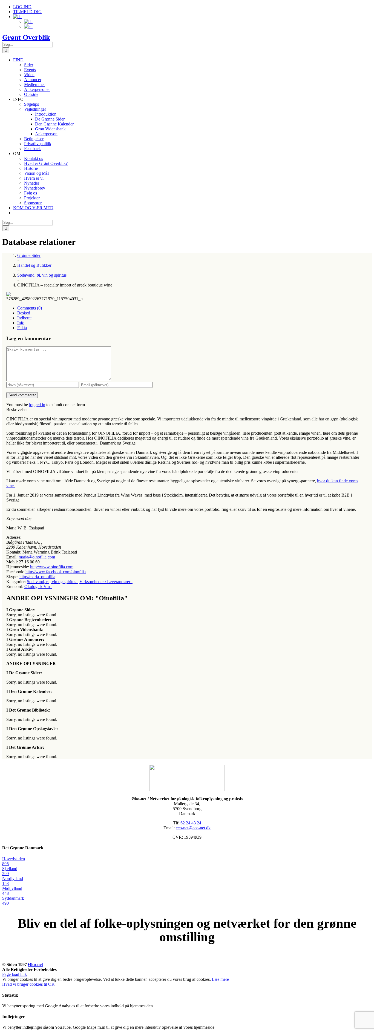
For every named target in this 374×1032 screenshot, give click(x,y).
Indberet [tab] (24, 318)
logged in (37, 404)
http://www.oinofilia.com (51, 566)
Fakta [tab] (22, 327)
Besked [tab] (23, 313)
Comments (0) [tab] (29, 308)
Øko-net (35, 964)
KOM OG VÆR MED (187, 958)
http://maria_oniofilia (37, 576)
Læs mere (220, 979)
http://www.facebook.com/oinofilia (55, 571)
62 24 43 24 (190, 823)
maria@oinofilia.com (37, 557)
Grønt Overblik (26, 37)
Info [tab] (20, 322)
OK (51, 984)
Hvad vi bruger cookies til (25, 984)
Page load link (14, 974)
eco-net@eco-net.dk (193, 827)
